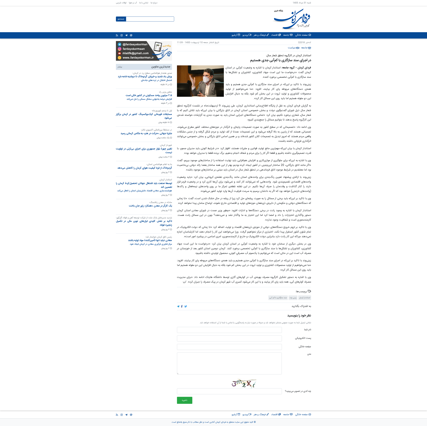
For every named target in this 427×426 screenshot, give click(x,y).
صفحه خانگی (305, 347)
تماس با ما (143, 3)
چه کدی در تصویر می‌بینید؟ (298, 391)
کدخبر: (308, 42)
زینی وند (293, 297)
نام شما (307, 330)
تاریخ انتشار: (213, 42)
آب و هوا (133, 3)
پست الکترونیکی (303, 338)
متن (309, 354)
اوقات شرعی (121, 3)
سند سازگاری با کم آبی (278, 297)
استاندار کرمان (304, 297)
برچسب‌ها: (302, 292)
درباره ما (154, 3)
